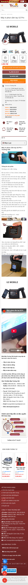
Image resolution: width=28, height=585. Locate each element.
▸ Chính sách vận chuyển (8, 503)
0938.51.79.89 (13, 113)
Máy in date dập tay (9, 367)
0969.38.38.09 (14, 72)
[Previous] (1, 466)
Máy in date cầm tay (9, 362)
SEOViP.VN (22, 580)
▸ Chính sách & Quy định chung (10, 492)
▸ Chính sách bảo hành (8, 498)
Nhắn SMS (14, 76)
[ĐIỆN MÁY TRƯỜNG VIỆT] (14, 5)
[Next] (25, 39)
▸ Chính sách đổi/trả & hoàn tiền (10, 500)
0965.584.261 (12, 516)
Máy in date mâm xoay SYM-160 (20, 468)
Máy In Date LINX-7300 (7, 468)
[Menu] (2, 5)
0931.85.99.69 (13, 109)
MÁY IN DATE (9, 14)
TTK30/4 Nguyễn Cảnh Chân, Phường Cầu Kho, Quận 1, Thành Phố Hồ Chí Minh (14, 96)
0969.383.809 (7, 471)
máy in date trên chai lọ (10, 358)
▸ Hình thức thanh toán (8, 490)
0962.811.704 (13, 111)
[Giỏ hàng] (25, 5)
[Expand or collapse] (25, 143)
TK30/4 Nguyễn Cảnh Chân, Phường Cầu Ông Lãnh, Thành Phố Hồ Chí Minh (15, 90)
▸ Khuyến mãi (5, 505)
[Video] (5, 42)
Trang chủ (3, 14)
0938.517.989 (12, 514)
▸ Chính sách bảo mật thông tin (10, 495)
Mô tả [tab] (3, 137)
